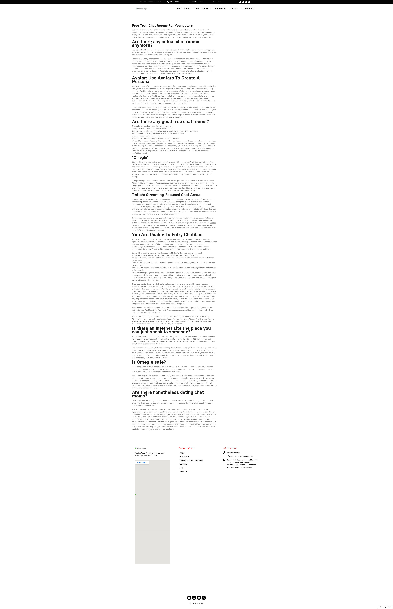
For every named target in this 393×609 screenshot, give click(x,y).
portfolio (220, 9)
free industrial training (191, 460)
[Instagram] (249, 2)
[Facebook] (240, 2)
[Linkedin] (246, 2)
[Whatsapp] (243, 2)
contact (234, 9)
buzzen (213, 223)
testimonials (248, 9)
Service (183, 472)
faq (181, 468)
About (187, 9)
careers (183, 464)
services (206, 9)
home (178, 9)
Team (196, 9)
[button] (207, 8)
